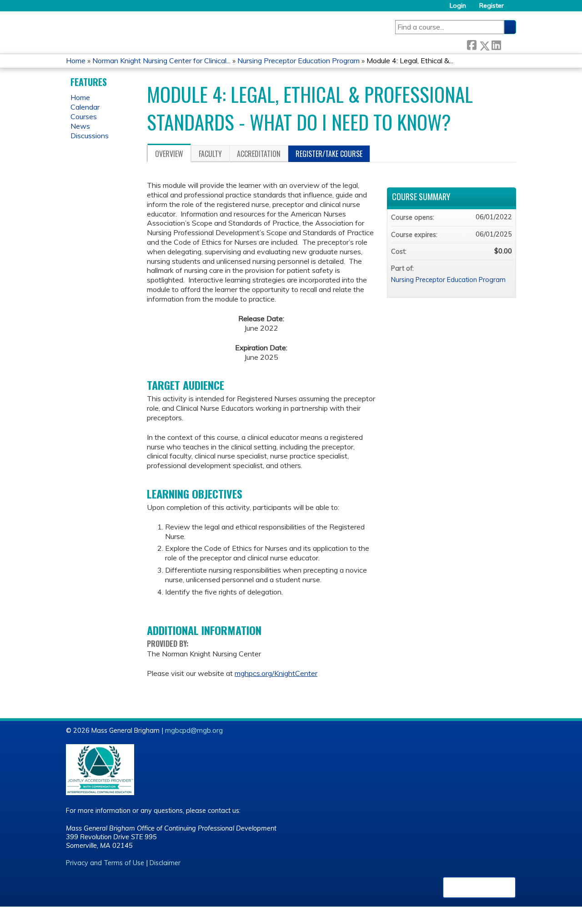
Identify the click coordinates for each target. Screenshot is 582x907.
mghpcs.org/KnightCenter (276, 673)
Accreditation (259, 153)
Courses (83, 116)
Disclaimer (165, 863)
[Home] (210, 29)
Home (75, 60)
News (80, 126)
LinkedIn (496, 44)
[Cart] (513, 8)
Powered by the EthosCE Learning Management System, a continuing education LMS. (479, 887)
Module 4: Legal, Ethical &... (409, 60)
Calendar (85, 106)
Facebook (471, 44)
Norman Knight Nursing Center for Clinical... (161, 60)
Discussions (89, 135)
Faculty (210, 153)
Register (491, 5)
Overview (169, 153)
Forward (508, 44)
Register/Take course (329, 153)
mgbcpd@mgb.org (194, 730)
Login (458, 5)
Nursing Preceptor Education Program (298, 60)
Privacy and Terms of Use (105, 863)
